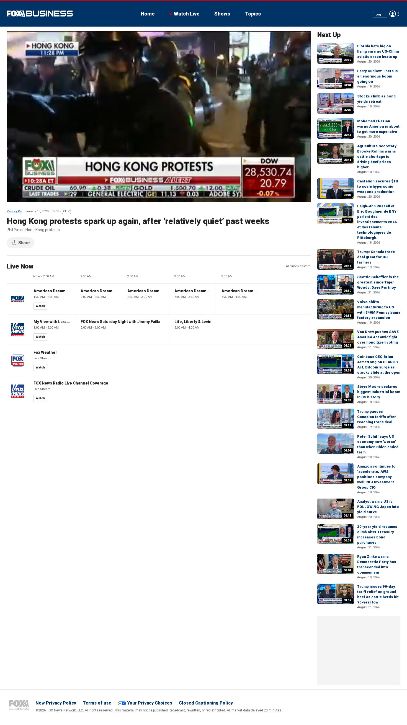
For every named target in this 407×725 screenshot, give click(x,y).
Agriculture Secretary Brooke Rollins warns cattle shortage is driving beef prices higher (376, 156)
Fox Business (40, 14)
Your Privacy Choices (149, 703)
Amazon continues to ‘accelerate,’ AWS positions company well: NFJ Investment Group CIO (376, 476)
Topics (253, 14)
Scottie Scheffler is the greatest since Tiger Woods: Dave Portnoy (378, 282)
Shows (222, 14)
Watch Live (186, 14)
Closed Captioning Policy (206, 703)
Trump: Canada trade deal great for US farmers (376, 257)
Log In (380, 14)
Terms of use (97, 703)
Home (147, 14)
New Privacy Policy (55, 703)
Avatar (392, 14)
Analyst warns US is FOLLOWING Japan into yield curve (378, 506)
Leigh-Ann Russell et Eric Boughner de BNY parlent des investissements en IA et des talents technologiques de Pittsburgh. (377, 222)
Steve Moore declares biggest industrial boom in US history (378, 392)
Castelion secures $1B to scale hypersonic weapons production (377, 186)
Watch (40, 306)
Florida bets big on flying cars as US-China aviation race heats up (378, 51)
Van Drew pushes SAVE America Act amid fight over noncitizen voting (378, 337)
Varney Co (14, 211)
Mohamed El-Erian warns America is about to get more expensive (378, 126)
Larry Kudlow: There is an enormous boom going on (377, 76)
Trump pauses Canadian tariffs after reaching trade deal (376, 416)
